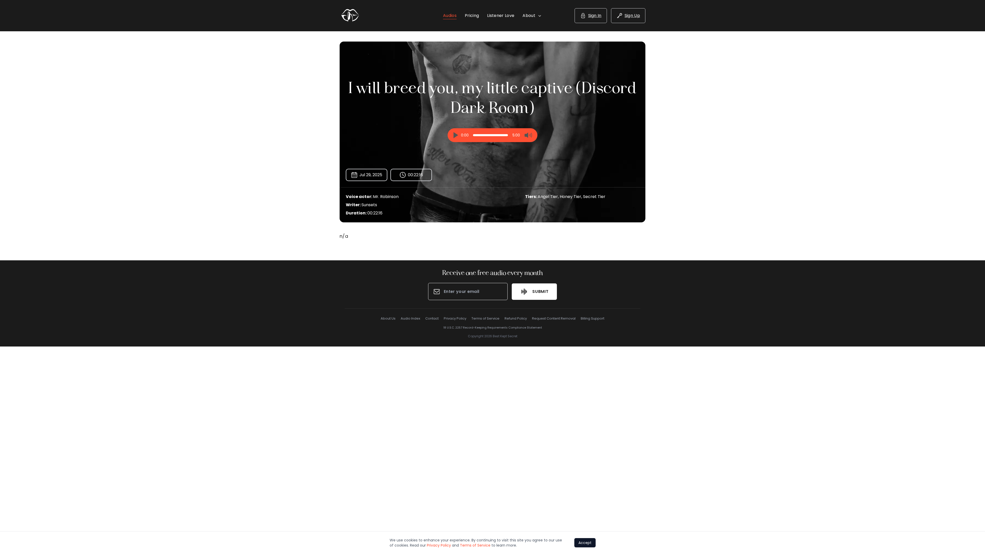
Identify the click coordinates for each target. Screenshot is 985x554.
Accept (585, 542)
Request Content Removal (554, 318)
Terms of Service (485, 318)
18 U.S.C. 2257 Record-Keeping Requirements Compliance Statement (492, 327)
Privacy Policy (455, 318)
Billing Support (592, 318)
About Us (388, 318)
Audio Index (410, 318)
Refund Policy (516, 318)
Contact (432, 318)
